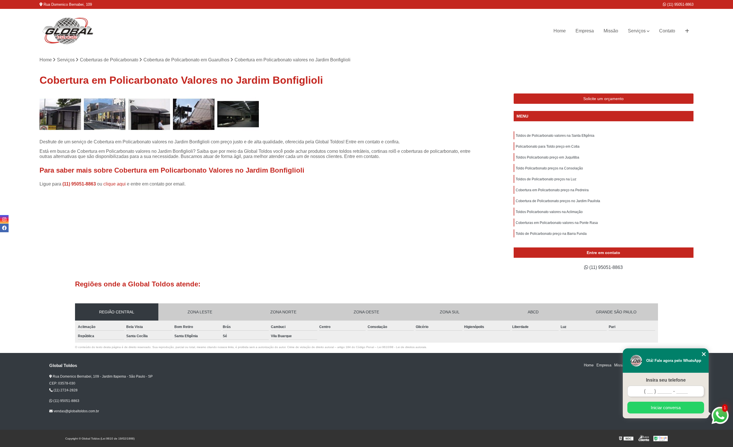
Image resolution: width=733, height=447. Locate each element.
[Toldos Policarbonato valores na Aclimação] (193, 114)
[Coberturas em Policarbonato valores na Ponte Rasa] (60, 114)
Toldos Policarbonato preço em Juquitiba (547, 157)
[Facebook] (4, 228)
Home (559, 30)
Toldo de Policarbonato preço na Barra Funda (551, 234)
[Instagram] (4, 219)
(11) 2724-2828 (65, 390)
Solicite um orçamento (603, 98)
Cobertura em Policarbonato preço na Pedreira (552, 190)
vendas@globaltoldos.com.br (76, 411)
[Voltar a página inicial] (68, 31)
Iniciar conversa (666, 407)
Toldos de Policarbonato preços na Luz (546, 179)
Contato (667, 30)
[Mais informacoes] (687, 31)
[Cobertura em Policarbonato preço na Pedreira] (238, 114)
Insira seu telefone (666, 380)
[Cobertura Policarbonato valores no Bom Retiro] (104, 114)
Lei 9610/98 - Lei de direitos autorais (401, 347)
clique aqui (114, 183)
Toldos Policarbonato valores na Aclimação (549, 212)
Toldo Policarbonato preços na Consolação (549, 168)
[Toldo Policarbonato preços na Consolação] (149, 114)
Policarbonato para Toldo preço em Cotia (548, 147)
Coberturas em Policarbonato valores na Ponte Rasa (557, 223)
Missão (611, 30)
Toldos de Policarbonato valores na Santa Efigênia (555, 136)
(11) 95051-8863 (679, 4)
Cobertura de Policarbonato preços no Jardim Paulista (558, 201)
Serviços (637, 30)
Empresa (585, 30)
